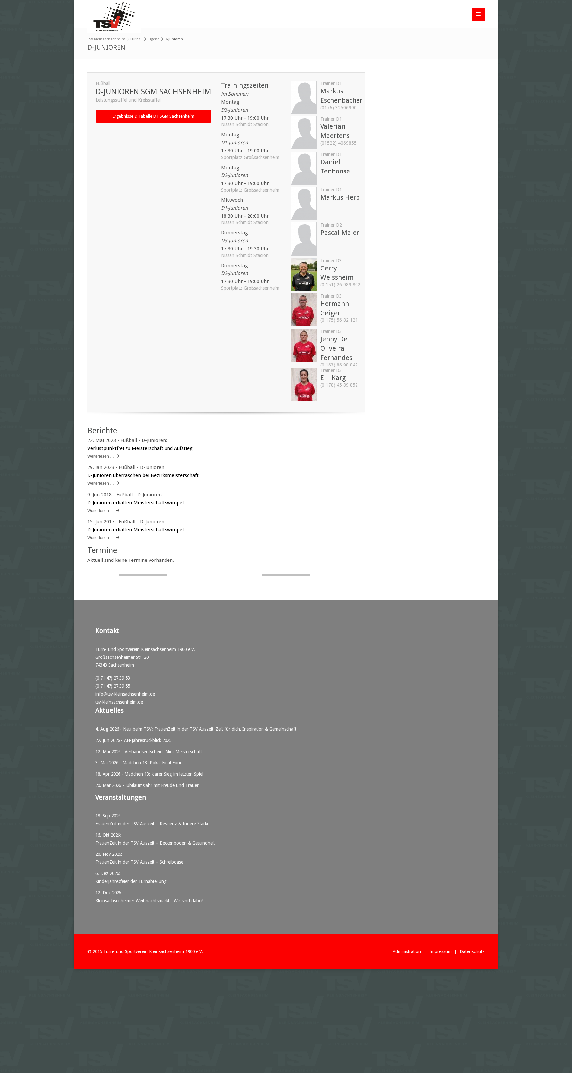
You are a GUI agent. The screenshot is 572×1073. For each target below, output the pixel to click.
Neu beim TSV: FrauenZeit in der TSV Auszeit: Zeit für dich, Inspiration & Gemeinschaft (209, 729)
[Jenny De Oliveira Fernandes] (304, 360)
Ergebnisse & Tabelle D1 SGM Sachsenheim (153, 116)
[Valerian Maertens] (304, 148)
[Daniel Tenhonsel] (304, 183)
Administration (407, 951)
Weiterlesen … (100, 456)
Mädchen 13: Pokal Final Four (152, 762)
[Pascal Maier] (304, 254)
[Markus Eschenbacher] (304, 112)
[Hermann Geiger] (304, 325)
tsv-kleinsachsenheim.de (119, 702)
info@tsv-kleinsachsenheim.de (125, 694)
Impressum (440, 951)
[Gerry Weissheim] (304, 289)
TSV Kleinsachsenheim (106, 39)
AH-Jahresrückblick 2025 (147, 740)
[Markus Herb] (304, 218)
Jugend (154, 39)
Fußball (136, 39)
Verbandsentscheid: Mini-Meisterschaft (163, 751)
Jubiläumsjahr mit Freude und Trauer (162, 785)
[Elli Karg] (304, 399)
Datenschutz (472, 951)
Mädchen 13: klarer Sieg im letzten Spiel (163, 774)
